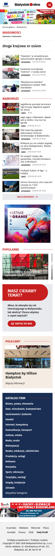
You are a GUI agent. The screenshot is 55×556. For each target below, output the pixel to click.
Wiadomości (22, 27)
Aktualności (25, 62)
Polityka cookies (39, 540)
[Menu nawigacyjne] (49, 5)
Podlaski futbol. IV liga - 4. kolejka (34, 172)
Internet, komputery (17, 424)
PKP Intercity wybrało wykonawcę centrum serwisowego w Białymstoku (35, 133)
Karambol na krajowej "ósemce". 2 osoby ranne (33, 70)
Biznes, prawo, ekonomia (19, 403)
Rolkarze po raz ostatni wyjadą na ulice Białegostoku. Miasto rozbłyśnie (36, 146)
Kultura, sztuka (14, 435)
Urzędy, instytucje (15, 482)
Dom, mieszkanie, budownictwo (23, 408)
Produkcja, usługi (15, 456)
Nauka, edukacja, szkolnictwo (22, 450)
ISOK (31, 532)
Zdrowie (10, 487)
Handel (10, 419)
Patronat (35, 527)
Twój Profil (42, 532)
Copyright (8, 543)
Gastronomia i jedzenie (18, 414)
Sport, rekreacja (15, 472)
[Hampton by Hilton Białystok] (27, 356)
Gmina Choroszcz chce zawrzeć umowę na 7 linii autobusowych (36, 185)
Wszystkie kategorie (16, 492)
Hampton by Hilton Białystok (21, 375)
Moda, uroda (13, 440)
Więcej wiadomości (25, 197)
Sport (23, 113)
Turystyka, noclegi (16, 477)
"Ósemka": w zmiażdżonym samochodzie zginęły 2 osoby (35, 57)
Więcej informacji (15, 383)
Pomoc (22, 532)
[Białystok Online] (27, 4)
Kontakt (11, 532)
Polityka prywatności (18, 540)
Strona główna (8, 27)
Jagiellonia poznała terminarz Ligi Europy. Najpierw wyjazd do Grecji (35, 107)
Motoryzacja (12, 445)
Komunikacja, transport (19, 430)
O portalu (11, 527)
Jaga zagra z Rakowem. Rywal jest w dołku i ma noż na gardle (35, 120)
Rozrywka (11, 466)
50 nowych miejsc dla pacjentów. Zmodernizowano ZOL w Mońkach (35, 159)
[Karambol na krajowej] (10, 73)
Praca (46, 527)
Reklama (10, 461)
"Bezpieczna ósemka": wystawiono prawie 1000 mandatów (33, 85)
